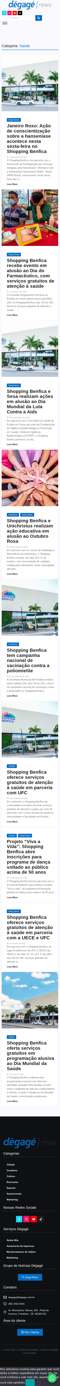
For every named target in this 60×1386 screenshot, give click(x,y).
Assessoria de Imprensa (20, 1246)
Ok (30, 1382)
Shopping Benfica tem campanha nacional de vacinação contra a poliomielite (28, 660)
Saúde (11, 1037)
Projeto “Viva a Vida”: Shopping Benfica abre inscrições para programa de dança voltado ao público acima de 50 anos (28, 857)
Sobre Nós (12, 1240)
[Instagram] (9, 13)
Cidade (11, 766)
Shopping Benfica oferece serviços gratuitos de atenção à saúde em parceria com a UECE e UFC (30, 927)
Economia (12, 1182)
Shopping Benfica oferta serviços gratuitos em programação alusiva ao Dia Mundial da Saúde (30, 1056)
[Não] (37, 1383)
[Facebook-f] (4, 13)
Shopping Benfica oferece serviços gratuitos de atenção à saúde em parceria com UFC (30, 782)
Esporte (11, 1188)
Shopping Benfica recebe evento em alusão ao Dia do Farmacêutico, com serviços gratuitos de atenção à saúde (30, 273)
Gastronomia (14, 1193)
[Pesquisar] (38, 18)
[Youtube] (14, 13)
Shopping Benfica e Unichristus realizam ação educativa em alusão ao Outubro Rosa (30, 531)
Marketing (12, 1199)
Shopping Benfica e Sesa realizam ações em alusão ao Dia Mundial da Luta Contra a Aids (30, 401)
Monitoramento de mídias (21, 1251)
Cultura (11, 835)
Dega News (13, 120)
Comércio (12, 515)
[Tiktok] (20, 13)
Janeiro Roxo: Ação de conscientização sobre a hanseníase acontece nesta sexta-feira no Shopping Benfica (29, 138)
